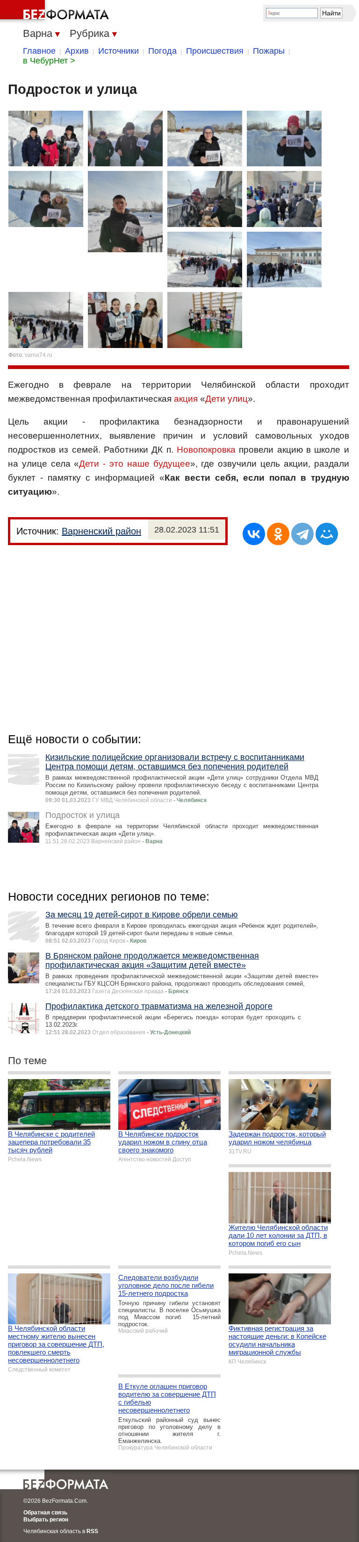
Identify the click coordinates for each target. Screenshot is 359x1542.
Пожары (269, 51)
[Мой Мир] (327, 534)
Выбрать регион (45, 1519)
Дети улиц (226, 399)
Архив (77, 51)
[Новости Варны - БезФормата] (56, 11)
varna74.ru (38, 355)
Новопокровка (206, 450)
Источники (118, 51)
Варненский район (101, 531)
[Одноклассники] (278, 534)
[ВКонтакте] (254, 534)
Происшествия (215, 51)
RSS (92, 1531)
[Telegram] (302, 534)
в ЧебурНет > (49, 60)
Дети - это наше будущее (134, 464)
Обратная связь (45, 1512)
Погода (162, 51)
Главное (39, 51)
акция (186, 399)
